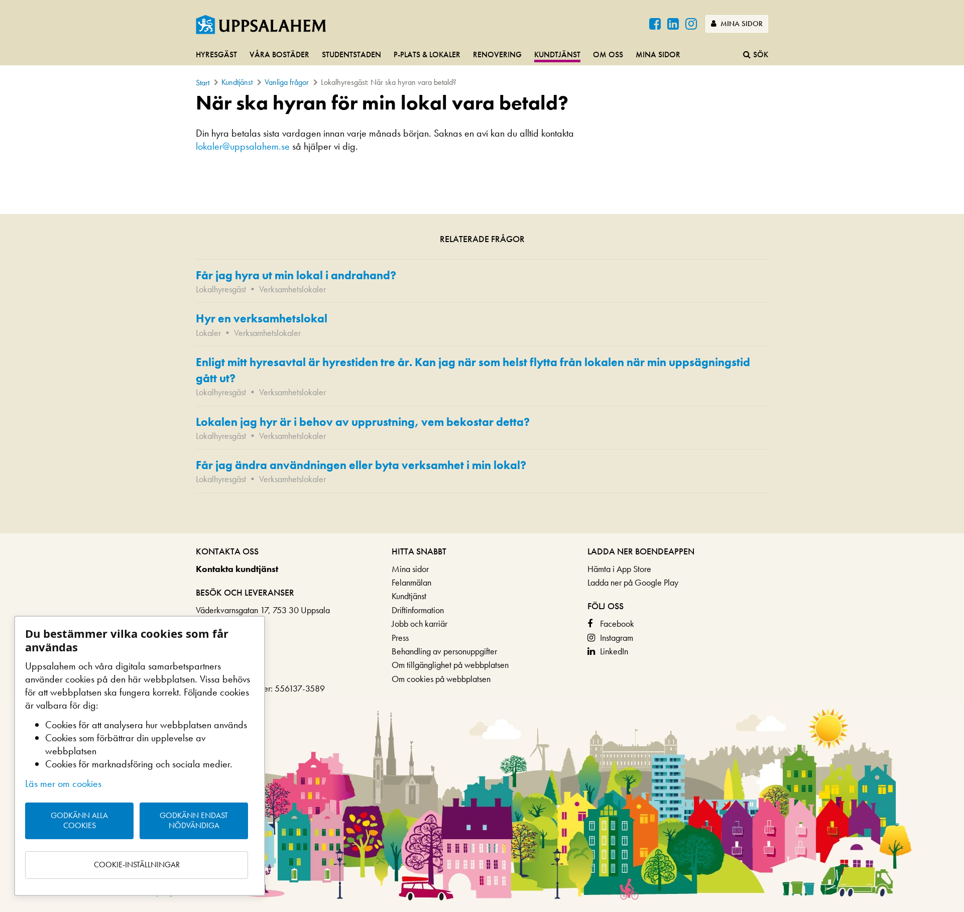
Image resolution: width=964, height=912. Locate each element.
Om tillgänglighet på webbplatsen (450, 664)
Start (202, 82)
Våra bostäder (279, 54)
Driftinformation (418, 610)
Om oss (608, 54)
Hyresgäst (216, 54)
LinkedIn (614, 651)
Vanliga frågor (287, 82)
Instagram (616, 637)
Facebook (617, 623)
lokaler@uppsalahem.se (243, 146)
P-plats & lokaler (427, 54)
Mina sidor (740, 24)
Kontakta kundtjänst (237, 569)
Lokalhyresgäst (221, 289)
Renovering (497, 54)
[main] (482, 312)
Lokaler (208, 332)
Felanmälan (411, 582)
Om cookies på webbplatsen (441, 679)
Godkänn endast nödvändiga (194, 820)
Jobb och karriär (419, 623)
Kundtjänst (557, 54)
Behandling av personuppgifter (444, 651)
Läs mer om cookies (63, 783)
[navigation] (482, 55)
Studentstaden (351, 54)
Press (400, 637)
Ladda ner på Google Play (632, 582)
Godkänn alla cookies (79, 820)
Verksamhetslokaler (292, 289)
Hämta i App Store (619, 569)
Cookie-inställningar (137, 864)
